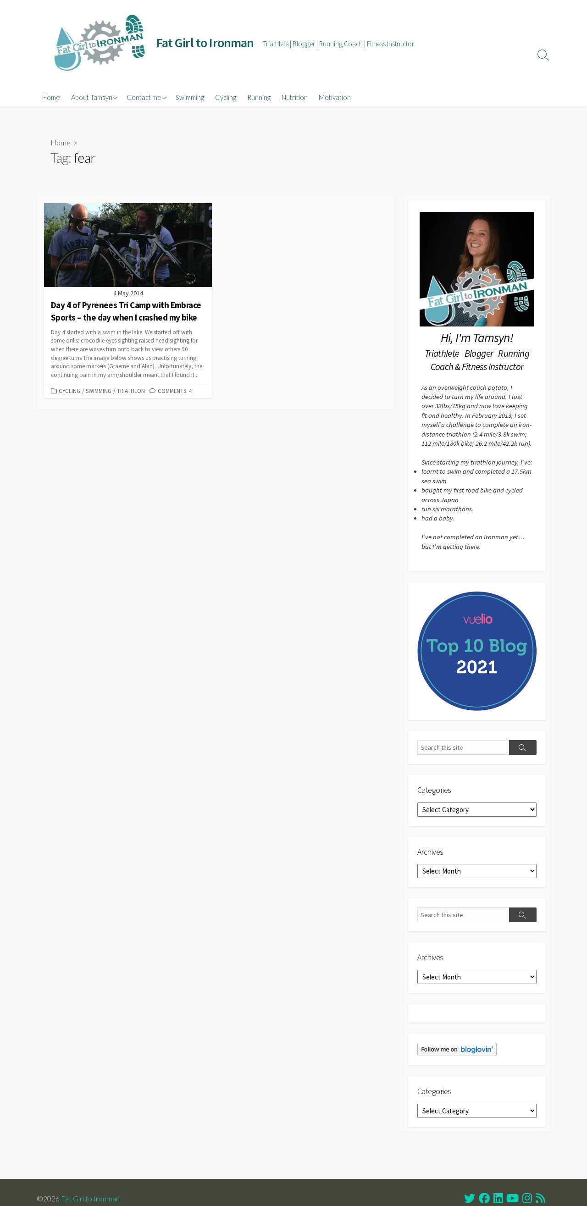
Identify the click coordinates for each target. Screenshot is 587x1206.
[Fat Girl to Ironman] (98, 43)
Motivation (335, 97)
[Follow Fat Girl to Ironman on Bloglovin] (457, 1048)
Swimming (190, 97)
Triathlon (131, 390)
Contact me (144, 97)
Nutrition (295, 97)
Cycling (225, 97)
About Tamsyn (91, 97)
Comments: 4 (175, 390)
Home (51, 97)
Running (259, 97)
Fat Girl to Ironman (90, 1199)
